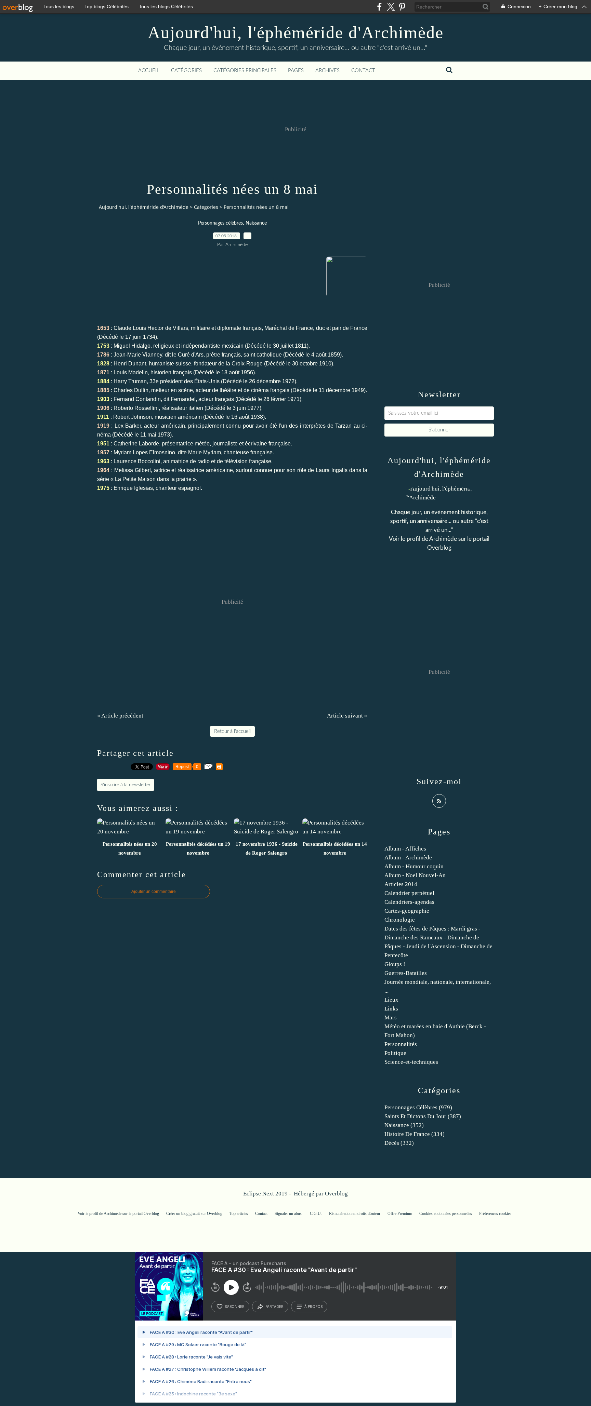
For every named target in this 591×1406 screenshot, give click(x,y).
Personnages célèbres (220, 223)
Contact (363, 70)
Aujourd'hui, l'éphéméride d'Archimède (296, 32)
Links (391, 1008)
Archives (327, 70)
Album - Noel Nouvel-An (415, 875)
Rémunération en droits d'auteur (354, 1213)
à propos (313, 1306)
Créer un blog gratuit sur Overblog (194, 1213)
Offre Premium (400, 1213)
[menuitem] (149, 71)
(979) (418, 1107)
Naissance (256, 223)
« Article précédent (120, 715)
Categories (206, 207)
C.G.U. (316, 1213)
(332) (399, 1143)
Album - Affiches (405, 848)
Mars (390, 1017)
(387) (422, 1116)
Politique (395, 1053)
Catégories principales (244, 70)
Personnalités (400, 1044)
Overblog (336, 1193)
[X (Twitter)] (390, 7)
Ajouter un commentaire (153, 891)
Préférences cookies (495, 1213)
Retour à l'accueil (232, 731)
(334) (414, 1134)
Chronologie (399, 919)
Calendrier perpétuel (409, 893)
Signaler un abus (289, 1213)
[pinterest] (402, 7)
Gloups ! (394, 964)
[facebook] (379, 7)
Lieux (391, 999)
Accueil (148, 70)
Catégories (186, 70)
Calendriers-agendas (409, 902)
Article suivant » (347, 715)
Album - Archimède (408, 857)
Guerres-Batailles (405, 973)
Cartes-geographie (406, 911)
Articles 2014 (400, 884)
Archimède (443, 539)
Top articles (238, 1213)
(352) (404, 1125)
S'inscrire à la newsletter (125, 784)
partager (274, 1306)
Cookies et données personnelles (445, 1213)
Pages (296, 70)
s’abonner (235, 1306)
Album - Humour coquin (414, 866)
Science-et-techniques (411, 1062)
